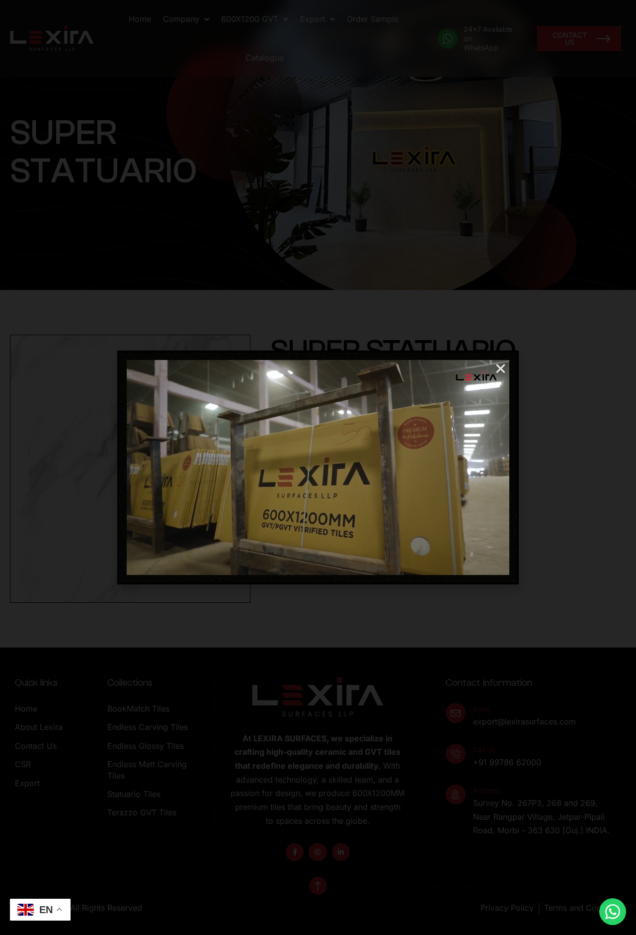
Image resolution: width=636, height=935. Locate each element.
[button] (500, 368)
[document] (318, 467)
